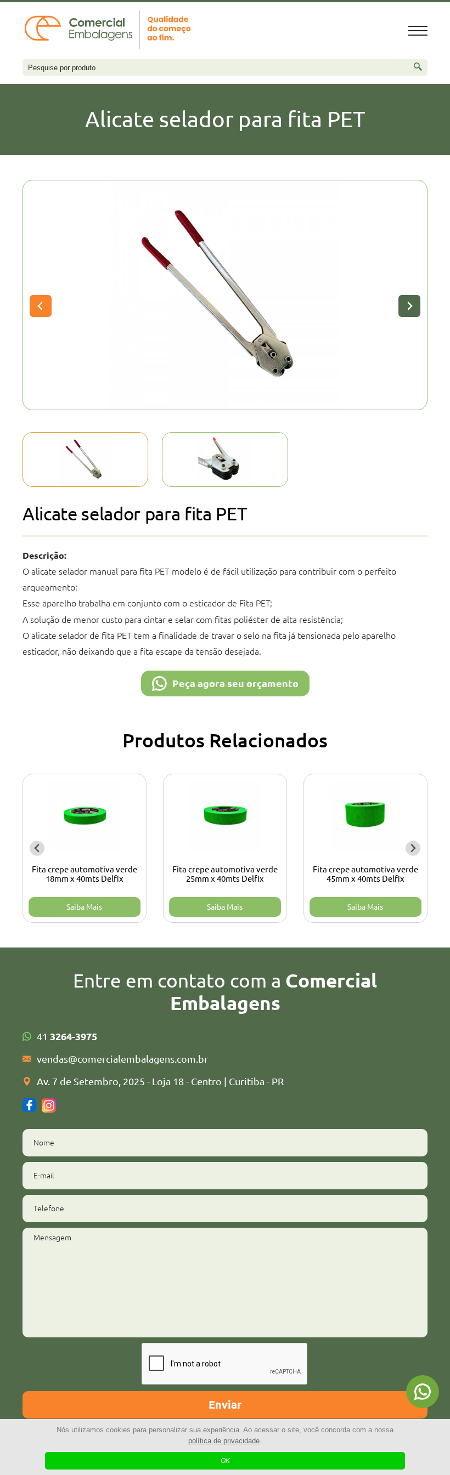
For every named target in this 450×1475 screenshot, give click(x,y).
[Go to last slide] (41, 306)
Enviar (225, 1404)
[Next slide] (409, 306)
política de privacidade (224, 1441)
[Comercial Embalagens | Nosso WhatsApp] (422, 1391)
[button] (85, 459)
